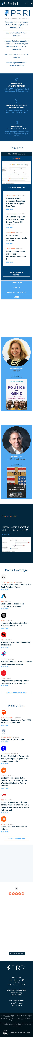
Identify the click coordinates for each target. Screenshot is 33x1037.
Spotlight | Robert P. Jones (12, 772)
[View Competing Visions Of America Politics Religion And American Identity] (16, 577)
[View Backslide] (16, 515)
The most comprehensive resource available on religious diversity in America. (16, 166)
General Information (16, 999)
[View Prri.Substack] (23, 926)
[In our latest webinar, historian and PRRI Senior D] (16, 944)
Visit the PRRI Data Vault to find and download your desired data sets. (16, 122)
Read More (6, 567)
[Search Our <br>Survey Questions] (16, 112)
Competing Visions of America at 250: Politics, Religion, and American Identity (16, 25)
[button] (31, 3)
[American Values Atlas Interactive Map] (16, 133)
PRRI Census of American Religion (16, 160)
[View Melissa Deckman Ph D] (16, 385)
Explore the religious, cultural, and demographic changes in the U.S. (16, 144)
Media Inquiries (16, 1010)
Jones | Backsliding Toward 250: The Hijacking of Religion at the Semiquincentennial (15, 791)
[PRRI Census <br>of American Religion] (16, 154)
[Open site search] (27, 3)
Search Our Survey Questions (16, 117)
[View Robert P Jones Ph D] (16, 473)
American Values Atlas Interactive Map (16, 138)
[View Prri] (19, 926)
